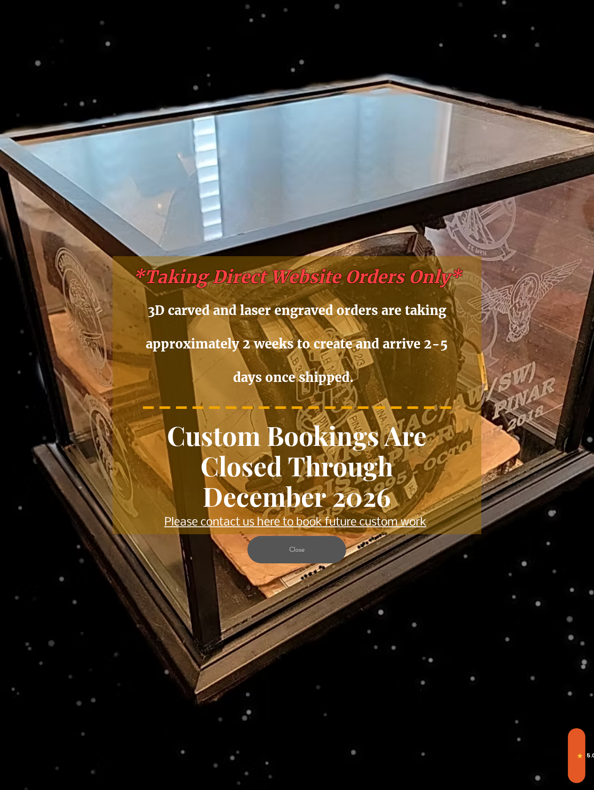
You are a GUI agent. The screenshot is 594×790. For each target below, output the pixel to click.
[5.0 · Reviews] (576, 755)
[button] (296, 549)
